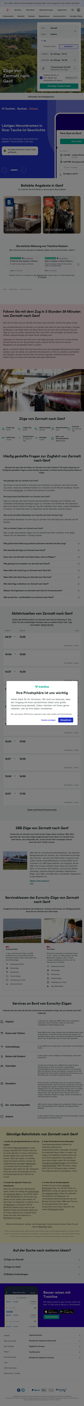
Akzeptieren (65, 720)
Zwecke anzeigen (48, 720)
